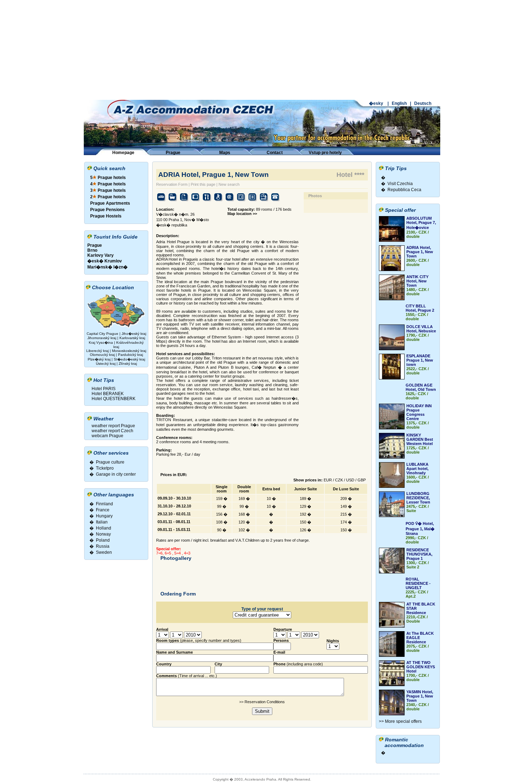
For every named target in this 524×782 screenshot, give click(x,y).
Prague (94, 245)
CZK (339, 480)
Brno (92, 250)
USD (350, 480)
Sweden (104, 552)
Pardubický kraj (130, 355)
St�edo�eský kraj (129, 359)
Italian (102, 522)
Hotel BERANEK (108, 393)
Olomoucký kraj (102, 355)
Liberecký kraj (97, 351)
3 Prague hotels (108, 190)
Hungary (104, 515)
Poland (103, 540)
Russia (102, 546)
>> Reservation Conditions (262, 702)
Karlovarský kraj (132, 338)
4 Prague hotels (108, 184)
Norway (103, 534)
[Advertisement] (262, 50)
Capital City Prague (102, 334)
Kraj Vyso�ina (101, 342)
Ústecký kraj (105, 364)
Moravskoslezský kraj (129, 351)
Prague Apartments (110, 203)
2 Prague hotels (108, 196)
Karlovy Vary (100, 255)
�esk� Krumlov (104, 261)
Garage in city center (116, 474)
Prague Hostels (106, 216)
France (102, 509)
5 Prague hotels (108, 177)
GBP (362, 480)
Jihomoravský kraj (101, 338)
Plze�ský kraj (99, 359)
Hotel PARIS (103, 388)
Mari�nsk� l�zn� (107, 267)
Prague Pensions (107, 209)
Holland (103, 528)
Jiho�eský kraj (134, 334)
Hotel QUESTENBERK (113, 398)
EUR (328, 480)
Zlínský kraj (128, 364)
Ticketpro (105, 468)
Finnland (104, 503)
